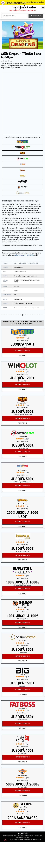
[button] (43, 7)
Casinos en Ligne (29, 835)
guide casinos (19, 837)
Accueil (5, 835)
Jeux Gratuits (38, 835)
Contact (26, 837)
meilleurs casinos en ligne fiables (24, 255)
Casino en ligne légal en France (16, 835)
